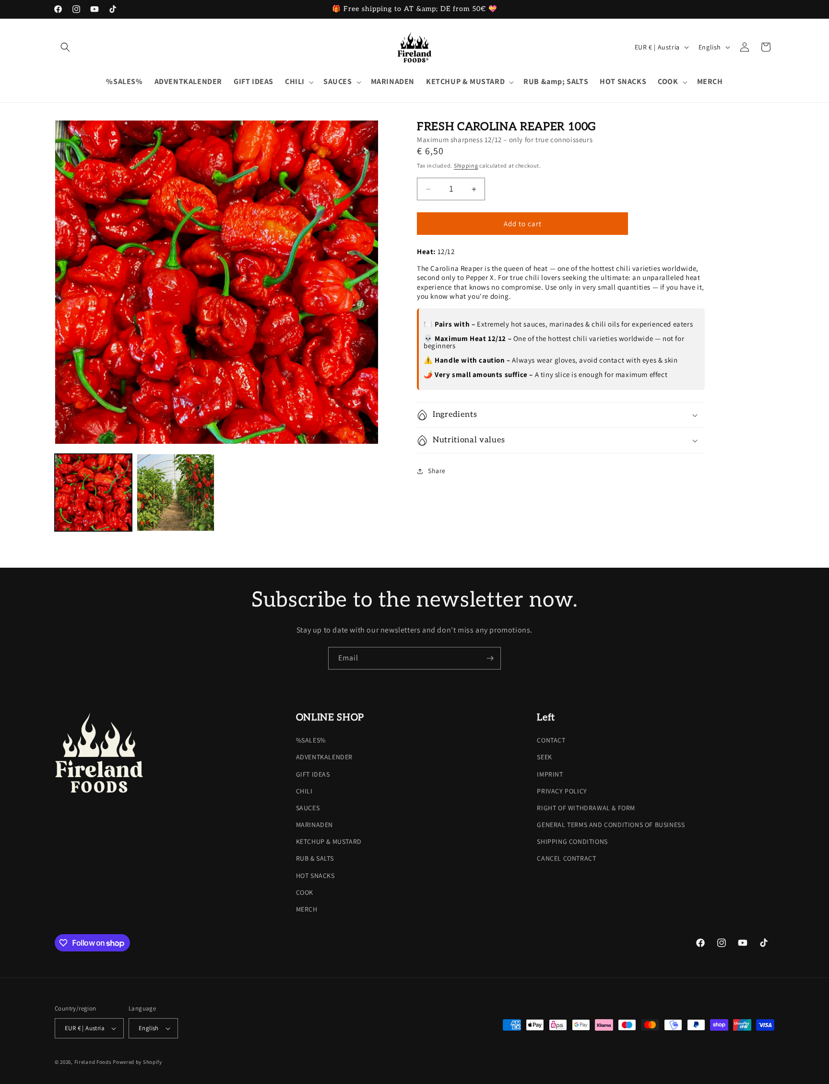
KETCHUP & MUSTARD (329, 841)
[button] (65, 47)
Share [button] (437, 470)
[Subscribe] (489, 658)
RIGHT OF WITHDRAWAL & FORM (586, 808)
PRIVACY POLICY (562, 791)
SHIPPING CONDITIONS (572, 841)
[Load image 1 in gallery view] (93, 492)
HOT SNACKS (315, 875)
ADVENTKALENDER (324, 757)
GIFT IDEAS (313, 774)
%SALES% (311, 740)
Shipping (466, 165)
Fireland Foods (93, 1062)
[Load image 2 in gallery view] (175, 492)
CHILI (304, 791)
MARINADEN (314, 824)
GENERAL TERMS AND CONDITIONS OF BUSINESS (611, 824)
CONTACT (551, 740)
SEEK (544, 757)
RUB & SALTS (315, 858)
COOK (304, 892)
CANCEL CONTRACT (566, 858)
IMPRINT (550, 774)
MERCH (307, 909)
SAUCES (308, 808)
